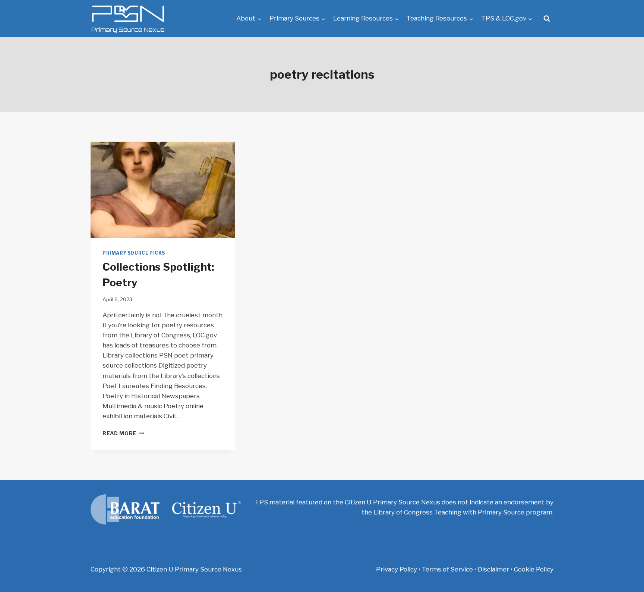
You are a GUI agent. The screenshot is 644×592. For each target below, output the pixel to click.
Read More (123, 433)
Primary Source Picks (133, 253)
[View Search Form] (546, 18)
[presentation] (163, 190)
